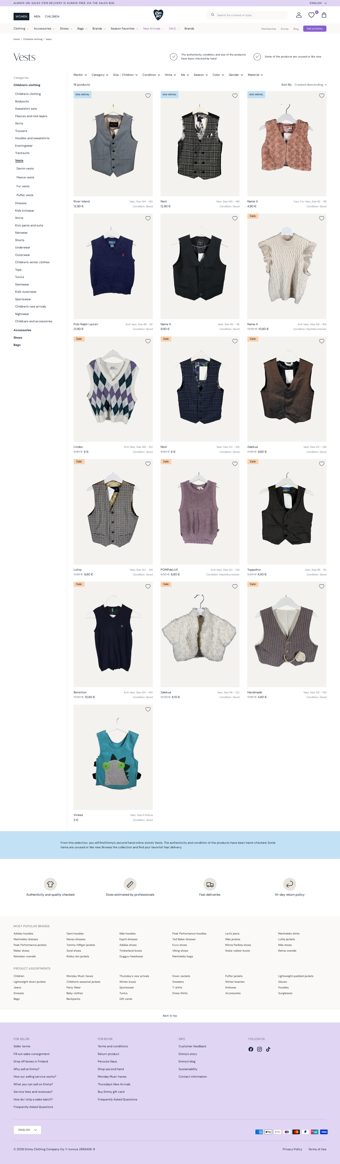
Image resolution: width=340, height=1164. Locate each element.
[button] (324, 15)
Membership (268, 29)
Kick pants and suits (29, 225)
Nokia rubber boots (237, 950)
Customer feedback (192, 1046)
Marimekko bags (182, 956)
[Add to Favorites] (148, 95)
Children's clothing (32, 39)
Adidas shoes (128, 945)
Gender (234, 75)
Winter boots (127, 981)
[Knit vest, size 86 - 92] (113, 266)
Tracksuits (22, 153)
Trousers (21, 131)
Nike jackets (232, 939)
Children (52, 17)
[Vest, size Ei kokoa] (113, 757)
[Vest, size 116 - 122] (200, 634)
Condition (149, 75)
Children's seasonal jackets (83, 981)
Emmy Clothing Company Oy (44, 1149)
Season (199, 75)
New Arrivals (151, 29)
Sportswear (23, 299)
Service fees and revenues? (33, 1092)
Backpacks (73, 999)
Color (216, 75)
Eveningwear (24, 146)
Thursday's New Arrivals (114, 1084)
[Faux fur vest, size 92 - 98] (286, 143)
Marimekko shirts (288, 933)
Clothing (19, 29)
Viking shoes (180, 950)
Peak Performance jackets (30, 945)
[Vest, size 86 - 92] (286, 512)
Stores (285, 29)
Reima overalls (287, 950)
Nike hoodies (127, 933)
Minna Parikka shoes (238, 945)
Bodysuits (22, 101)
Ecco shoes (179, 945)
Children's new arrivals (30, 306)
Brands (97, 29)
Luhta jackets (286, 939)
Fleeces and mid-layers (31, 116)
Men (37, 17)
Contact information (193, 1077)
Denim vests (25, 168)
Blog (295, 29)
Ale (183, 75)
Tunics (19, 277)
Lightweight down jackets (30, 981)
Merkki (78, 75)
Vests (49, 39)
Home (17, 39)
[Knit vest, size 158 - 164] (286, 266)
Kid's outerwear (26, 292)
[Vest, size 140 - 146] (200, 143)
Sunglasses (285, 993)
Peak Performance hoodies (189, 933)
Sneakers (178, 981)
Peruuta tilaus (107, 1061)
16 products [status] (82, 85)
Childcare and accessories (33, 321)
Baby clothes (75, 993)
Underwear (22, 247)
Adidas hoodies (23, 933)
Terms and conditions (113, 1046)
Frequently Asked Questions (33, 1107)
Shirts (19, 218)
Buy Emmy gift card (111, 1092)
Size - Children (123, 75)
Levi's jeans (232, 933)
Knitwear (230, 987)
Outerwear (22, 255)
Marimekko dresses (26, 939)
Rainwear (21, 233)
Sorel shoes (74, 950)
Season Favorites (123, 29)
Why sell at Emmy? (26, 1069)
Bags (80, 29)
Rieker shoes (21, 950)
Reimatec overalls (25, 956)
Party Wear (74, 987)
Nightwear (22, 314)
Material (253, 75)
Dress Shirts (180, 993)
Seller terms (22, 1046)
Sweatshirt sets (26, 109)
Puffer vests (25, 195)
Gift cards (125, 999)
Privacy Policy (292, 1149)
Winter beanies (235, 981)
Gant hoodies (75, 933)
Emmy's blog (187, 1061)
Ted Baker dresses (184, 939)
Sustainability (188, 1069)
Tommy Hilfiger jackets (81, 945)
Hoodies (283, 987)
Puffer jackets (234, 976)
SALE (172, 29)
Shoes (64, 29)
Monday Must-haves (80, 976)
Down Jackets (181, 976)
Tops (18, 270)
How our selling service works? (35, 1077)
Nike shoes (285, 945)
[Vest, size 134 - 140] (113, 143)
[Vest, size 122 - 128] (200, 389)
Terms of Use (317, 1149)
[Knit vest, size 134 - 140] (113, 634)
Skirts (19, 123)
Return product (108, 1054)
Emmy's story (188, 1054)
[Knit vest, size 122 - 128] (200, 512)
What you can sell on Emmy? (33, 1084)
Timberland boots (130, 950)
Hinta (168, 75)
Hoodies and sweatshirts (32, 138)
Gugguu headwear (131, 956)
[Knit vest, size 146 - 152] (113, 389)
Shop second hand (111, 1069)
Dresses (21, 203)
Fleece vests (25, 177)
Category (98, 75)
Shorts (19, 240)
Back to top (170, 1015)
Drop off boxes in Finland (31, 1061)
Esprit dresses (128, 939)
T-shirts (177, 987)
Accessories (42, 29)
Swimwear (22, 284)
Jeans (17, 987)
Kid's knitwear (24, 211)
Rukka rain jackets (78, 956)
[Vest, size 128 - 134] (286, 634)
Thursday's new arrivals (134, 976)
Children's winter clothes (32, 262)
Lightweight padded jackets (295, 976)
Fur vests (23, 186)
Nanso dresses (76, 939)
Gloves (282, 981)
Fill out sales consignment (32, 1054)
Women (21, 17)
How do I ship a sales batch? (33, 1099)
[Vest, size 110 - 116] (200, 266)
